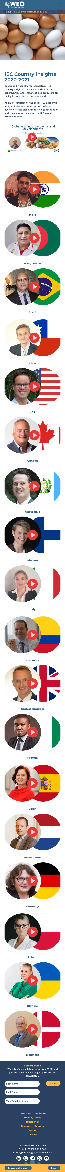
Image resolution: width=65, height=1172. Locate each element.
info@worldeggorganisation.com (34, 1152)
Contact (32, 1130)
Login (54, 1168)
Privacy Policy (32, 1117)
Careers (32, 1134)
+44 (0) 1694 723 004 (34, 1149)
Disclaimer (32, 1121)
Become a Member (18, 1168)
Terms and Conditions (32, 1113)
